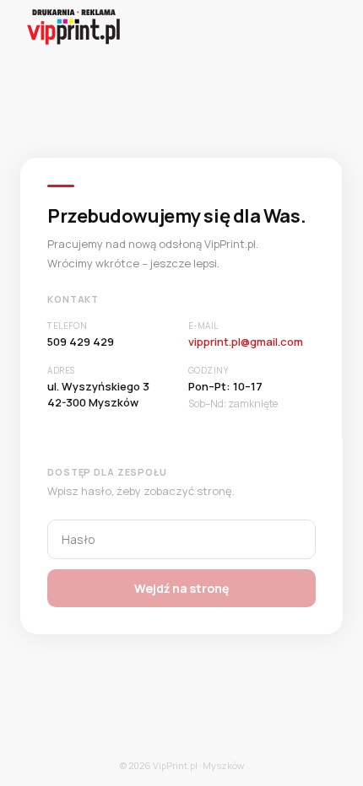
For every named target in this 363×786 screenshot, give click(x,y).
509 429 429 (80, 341)
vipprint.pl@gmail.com (245, 341)
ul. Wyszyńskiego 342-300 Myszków (98, 395)
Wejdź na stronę (181, 588)
